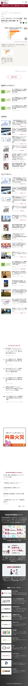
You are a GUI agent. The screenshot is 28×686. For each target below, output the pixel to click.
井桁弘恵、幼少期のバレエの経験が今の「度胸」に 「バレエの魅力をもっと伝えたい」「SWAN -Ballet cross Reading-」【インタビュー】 (19, 156)
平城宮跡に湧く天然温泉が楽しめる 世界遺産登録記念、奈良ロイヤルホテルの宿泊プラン (19, 291)
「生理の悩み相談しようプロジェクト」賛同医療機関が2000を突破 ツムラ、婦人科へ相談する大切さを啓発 (19, 122)
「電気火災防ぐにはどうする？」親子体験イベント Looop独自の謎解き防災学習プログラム (19, 236)
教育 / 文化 (17, 5)
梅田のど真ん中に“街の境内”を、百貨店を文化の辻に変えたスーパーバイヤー (19, 273)
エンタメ (23, 5)
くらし (11, 5)
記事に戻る (14, 77)
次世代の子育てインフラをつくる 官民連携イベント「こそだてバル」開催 (19, 217)
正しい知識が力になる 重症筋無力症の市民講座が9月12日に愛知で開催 (19, 99)
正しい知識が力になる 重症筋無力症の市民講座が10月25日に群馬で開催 (19, 263)
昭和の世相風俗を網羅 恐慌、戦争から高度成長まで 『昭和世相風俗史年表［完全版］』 (19, 165)
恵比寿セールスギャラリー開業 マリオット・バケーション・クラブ (19, 310)
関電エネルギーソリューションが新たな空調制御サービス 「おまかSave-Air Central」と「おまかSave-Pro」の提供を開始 (19, 139)
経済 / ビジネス (5, 5)
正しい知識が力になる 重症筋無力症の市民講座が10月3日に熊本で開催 (19, 91)
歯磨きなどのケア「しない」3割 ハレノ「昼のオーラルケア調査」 (19, 254)
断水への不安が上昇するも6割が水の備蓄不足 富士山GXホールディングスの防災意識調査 (19, 301)
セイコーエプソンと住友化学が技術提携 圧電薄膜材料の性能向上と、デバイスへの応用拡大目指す (19, 130)
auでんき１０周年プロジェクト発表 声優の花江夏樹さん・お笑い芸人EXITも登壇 (19, 244)
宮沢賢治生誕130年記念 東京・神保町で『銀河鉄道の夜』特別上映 (19, 282)
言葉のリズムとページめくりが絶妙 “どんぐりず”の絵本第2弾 (19, 147)
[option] (14, 37)
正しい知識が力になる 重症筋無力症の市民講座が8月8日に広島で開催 (19, 107)
